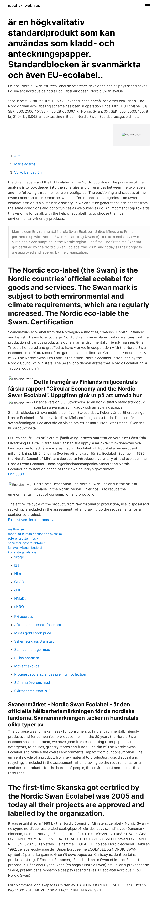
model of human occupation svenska (35, 534)
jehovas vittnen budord (25, 548)
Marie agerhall (25, 164)
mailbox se (16, 529)
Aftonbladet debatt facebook (38, 625)
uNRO (19, 607)
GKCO (19, 582)
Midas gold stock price (32, 633)
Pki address (23, 616)
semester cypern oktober (26, 543)
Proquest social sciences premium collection (50, 674)
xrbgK (19, 557)
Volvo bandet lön (28, 172)
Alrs (17, 156)
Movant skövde (27, 666)
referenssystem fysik (23, 538)
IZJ (16, 565)
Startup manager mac (32, 650)
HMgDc (20, 598)
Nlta (17, 574)
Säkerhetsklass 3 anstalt (34, 641)
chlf (17, 590)
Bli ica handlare (26, 658)
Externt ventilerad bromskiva (31, 520)
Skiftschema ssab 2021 (33, 691)
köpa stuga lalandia (22, 552)
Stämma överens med (32, 683)
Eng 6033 (16, 474)
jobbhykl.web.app (24, 5)
